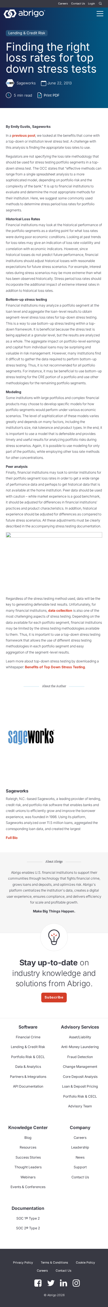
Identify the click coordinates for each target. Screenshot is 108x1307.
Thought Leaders (28, 1167)
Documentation (28, 1208)
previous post (23, 135)
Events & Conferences (28, 1187)
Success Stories (28, 1157)
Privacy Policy (23, 1262)
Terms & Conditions (54, 1262)
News (80, 1157)
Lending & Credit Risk (26, 33)
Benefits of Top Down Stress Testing (55, 667)
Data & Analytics (28, 1066)
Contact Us (78, 3)
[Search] (100, 4)
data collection (60, 610)
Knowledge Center (28, 1127)
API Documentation (28, 1086)
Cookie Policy (85, 1262)
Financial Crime (28, 1037)
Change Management (80, 1066)
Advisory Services (80, 1027)
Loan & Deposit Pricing (80, 1086)
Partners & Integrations (28, 1077)
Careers (63, 3)
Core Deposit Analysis (80, 1077)
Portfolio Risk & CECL (28, 1057)
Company (80, 1127)
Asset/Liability (80, 1037)
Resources (28, 1147)
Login (91, 3)
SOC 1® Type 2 (28, 1218)
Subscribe (54, 997)
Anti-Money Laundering (80, 1047)
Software (28, 1027)
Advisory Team (80, 1106)
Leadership (80, 1147)
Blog (28, 1137)
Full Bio (12, 838)
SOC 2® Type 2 (28, 1228)
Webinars (27, 1177)
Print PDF (51, 95)
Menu (100, 13)
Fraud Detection (80, 1057)
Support (80, 1167)
